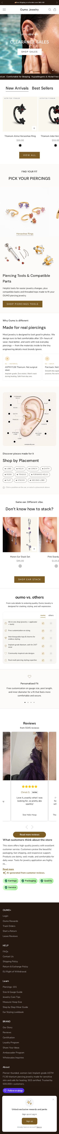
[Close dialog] (55, 550)
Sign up (43, 575)
